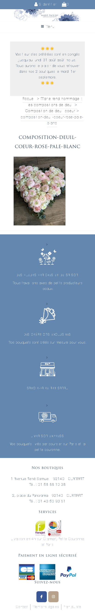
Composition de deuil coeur (50, 111)
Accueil (29, 99)
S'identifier (47, 4)
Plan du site (72, 607)
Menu (50, 26)
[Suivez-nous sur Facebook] (41, 596)
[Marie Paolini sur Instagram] (53, 596)
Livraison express (47, 436)
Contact (22, 607)
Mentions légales (46, 607)
